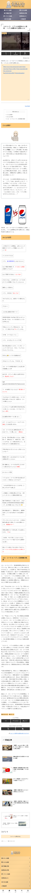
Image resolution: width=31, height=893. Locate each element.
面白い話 (12, 714)
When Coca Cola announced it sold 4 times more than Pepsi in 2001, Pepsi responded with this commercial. (15, 69)
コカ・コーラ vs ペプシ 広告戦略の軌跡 (16, 118)
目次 (13, 111)
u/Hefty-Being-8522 (9, 73)
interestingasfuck (20, 73)
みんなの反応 (10, 116)
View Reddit (27, 106)
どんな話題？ (10, 114)
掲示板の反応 (5, 714)
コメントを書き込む (15, 836)
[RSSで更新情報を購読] (23, 728)
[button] (28, 458)
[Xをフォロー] (8, 728)
